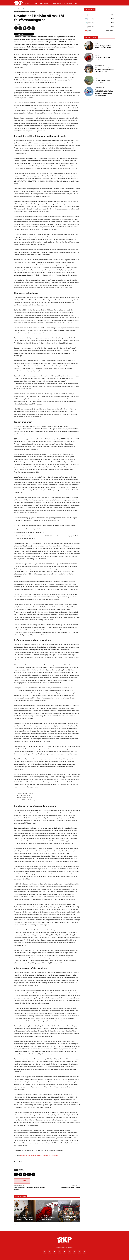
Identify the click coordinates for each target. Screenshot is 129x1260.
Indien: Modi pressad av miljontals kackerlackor (25, 1218)
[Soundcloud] (54, 1252)
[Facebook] (16, 28)
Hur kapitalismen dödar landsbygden (103, 81)
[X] (20, 28)
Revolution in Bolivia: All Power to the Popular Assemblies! (39, 1155)
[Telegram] (25, 28)
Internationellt (27, 9)
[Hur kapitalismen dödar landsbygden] (88, 80)
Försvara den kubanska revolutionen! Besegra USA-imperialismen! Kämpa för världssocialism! (104, 92)
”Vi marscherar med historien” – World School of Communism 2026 (69, 1217)
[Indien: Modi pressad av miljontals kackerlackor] (25, 1211)
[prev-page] (15, 1225)
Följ (112, 18)
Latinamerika (26, 11)
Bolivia (21, 1169)
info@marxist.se (68, 1247)
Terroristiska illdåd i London (70, 1188)
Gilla (112, 15)
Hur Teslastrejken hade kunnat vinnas (47, 1218)
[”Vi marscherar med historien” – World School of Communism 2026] (69, 1211)
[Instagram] (49, 1252)
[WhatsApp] (29, 28)
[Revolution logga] (18, 3)
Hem (15, 9)
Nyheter (20, 9)
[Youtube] (79, 1252)
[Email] (33, 28)
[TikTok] (69, 1252)
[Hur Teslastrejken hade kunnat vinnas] (47, 1211)
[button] (112, 3)
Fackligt (46, 1215)
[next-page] (18, 1225)
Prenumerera (110, 30)
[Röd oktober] (84, 1252)
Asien (24, 1215)
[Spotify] (59, 1252)
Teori (96, 78)
